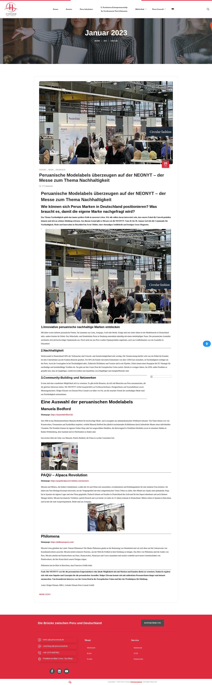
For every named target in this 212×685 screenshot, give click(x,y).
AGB (136, 653)
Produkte (60, 170)
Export (42, 170)
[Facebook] (52, 671)
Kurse (89, 653)
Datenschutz (138, 659)
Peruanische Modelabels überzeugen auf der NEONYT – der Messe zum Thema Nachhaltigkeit (101, 178)
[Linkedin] (59, 671)
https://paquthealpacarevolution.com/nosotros (70, 481)
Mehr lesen (44, 594)
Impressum (138, 648)
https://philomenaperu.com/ (62, 542)
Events (89, 659)
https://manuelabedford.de (62, 415)
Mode (51, 170)
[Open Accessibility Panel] (207, 344)
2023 (105, 41)
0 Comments (47, 186)
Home (97, 41)
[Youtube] (66, 671)
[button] (208, 9)
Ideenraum (91, 648)
